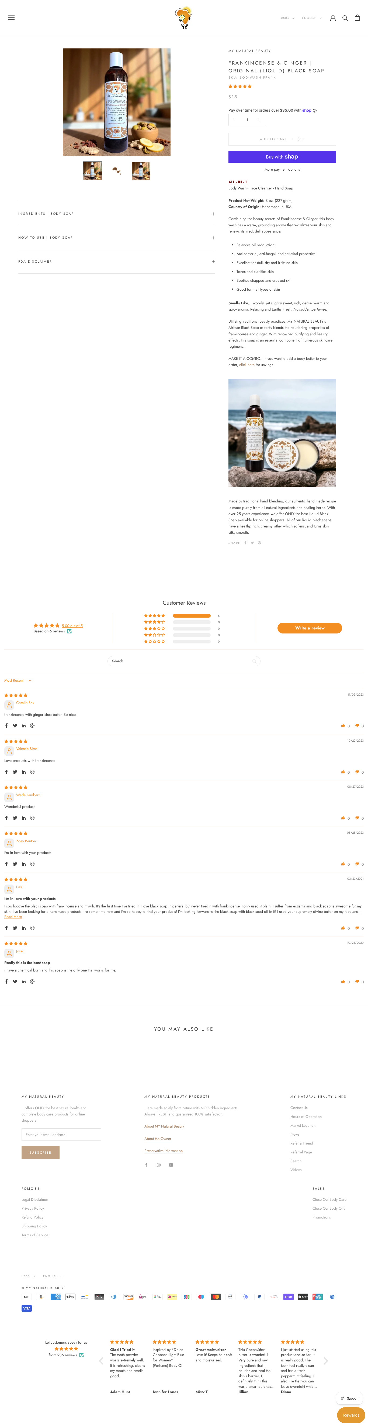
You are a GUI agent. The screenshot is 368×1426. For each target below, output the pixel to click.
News (295, 1134)
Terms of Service (35, 1235)
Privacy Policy (33, 1208)
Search (295, 1161)
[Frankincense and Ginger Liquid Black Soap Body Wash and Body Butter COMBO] (282, 433)
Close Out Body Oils (329, 1208)
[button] (240, 86)
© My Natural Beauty (43, 1288)
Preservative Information (163, 1150)
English (309, 18)
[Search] (345, 17)
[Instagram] (159, 1165)
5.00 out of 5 (72, 625)
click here (247, 364)
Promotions (322, 1217)
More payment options (282, 169)
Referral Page (301, 1152)
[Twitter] (252, 542)
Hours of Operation (306, 1116)
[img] (15, 695)
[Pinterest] (259, 542)
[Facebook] (245, 542)
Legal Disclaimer (35, 1199)
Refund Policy (32, 1217)
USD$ (285, 18)
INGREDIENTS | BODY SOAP (46, 213)
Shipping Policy (34, 1226)
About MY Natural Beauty (164, 1126)
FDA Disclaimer (35, 261)
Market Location (302, 1125)
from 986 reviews (63, 1355)
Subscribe (40, 1152)
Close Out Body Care (329, 1199)
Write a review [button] (310, 628)
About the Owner (157, 1138)
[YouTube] (171, 1165)
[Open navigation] (11, 17)
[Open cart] (357, 18)
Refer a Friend (301, 1143)
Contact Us (299, 1107)
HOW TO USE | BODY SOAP (45, 237)
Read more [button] (13, 916)
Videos (296, 1170)
